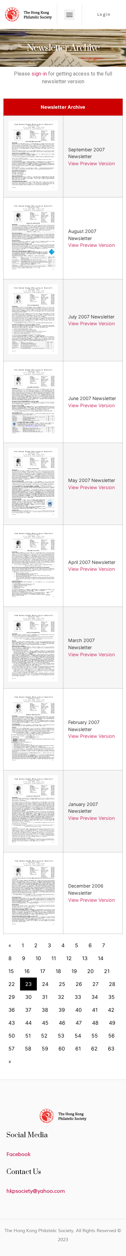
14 (100, 958)
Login (104, 14)
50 (11, 1035)
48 (95, 1023)
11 (53, 958)
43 (11, 1023)
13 (85, 958)
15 (11, 971)
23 (28, 984)
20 (90, 971)
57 (11, 1048)
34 (94, 997)
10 (38, 958)
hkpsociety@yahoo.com (35, 1191)
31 (44, 997)
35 (111, 997)
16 (27, 971)
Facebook (18, 1154)
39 (61, 1010)
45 (45, 1023)
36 (11, 1010)
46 (62, 1023)
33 (78, 997)
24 (45, 984)
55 (94, 1035)
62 (94, 1048)
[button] (69, 14)
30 (28, 997)
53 (61, 1035)
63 (111, 1048)
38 (45, 1010)
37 (28, 1010)
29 (11, 997)
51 (28, 1035)
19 (74, 971)
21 (107, 971)
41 (95, 1010)
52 (44, 1035)
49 (112, 1023)
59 (45, 1048)
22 (11, 984)
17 (42, 971)
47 (79, 1023)
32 (61, 997)
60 (61, 1048)
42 (111, 1010)
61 (78, 1048)
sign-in (39, 74)
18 (58, 971)
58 (28, 1048)
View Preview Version (91, 163)
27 (95, 984)
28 (112, 984)
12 (69, 958)
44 (28, 1023)
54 (78, 1035)
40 (78, 1010)
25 (62, 984)
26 (79, 984)
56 (111, 1035)
